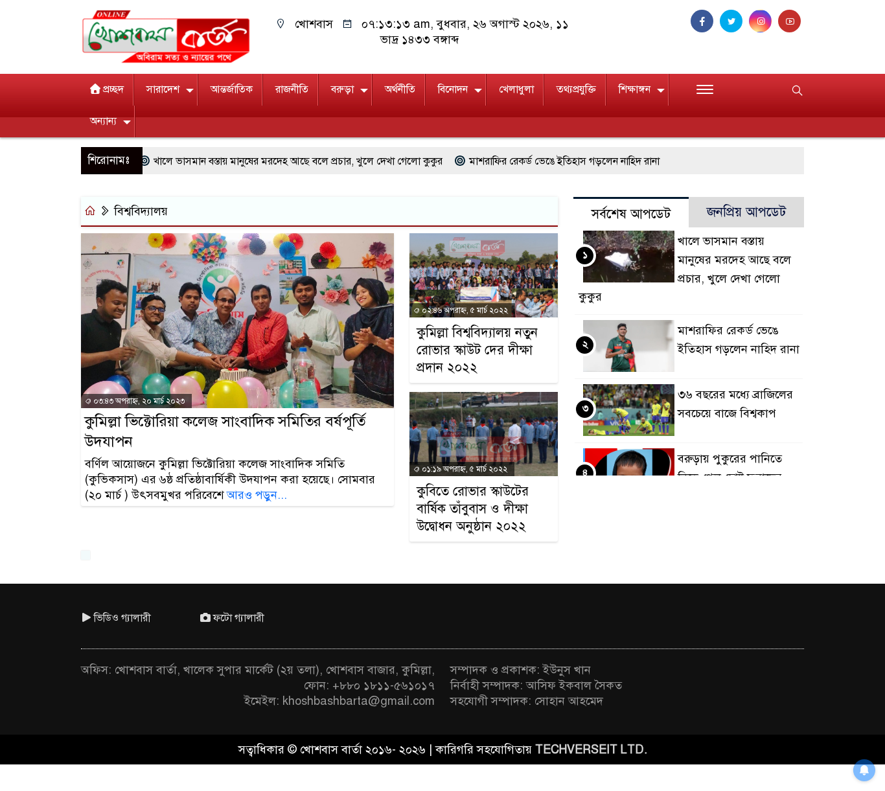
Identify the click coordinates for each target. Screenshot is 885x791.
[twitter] (734, 21)
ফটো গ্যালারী (238, 618)
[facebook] (705, 21)
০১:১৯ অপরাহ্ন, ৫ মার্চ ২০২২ (463, 469)
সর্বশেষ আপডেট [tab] (631, 214)
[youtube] (791, 21)
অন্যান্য (103, 121)
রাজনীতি (291, 89)
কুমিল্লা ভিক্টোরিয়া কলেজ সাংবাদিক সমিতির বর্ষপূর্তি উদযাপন (225, 431)
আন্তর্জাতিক (232, 89)
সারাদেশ (162, 89)
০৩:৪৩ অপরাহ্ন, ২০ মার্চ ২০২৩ (138, 401)
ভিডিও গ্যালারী (122, 618)
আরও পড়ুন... (257, 495)
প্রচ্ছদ (113, 89)
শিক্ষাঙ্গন (634, 89)
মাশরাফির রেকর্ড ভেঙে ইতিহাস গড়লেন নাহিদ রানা (535, 161)
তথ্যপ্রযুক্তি (576, 89)
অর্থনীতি (400, 89)
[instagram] (763, 21)
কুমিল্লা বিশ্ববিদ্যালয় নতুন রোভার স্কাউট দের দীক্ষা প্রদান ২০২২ (477, 350)
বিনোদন (453, 89)
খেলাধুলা (516, 89)
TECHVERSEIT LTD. (591, 749)
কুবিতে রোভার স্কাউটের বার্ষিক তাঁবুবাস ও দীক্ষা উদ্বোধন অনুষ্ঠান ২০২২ (473, 508)
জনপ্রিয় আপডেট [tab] (746, 212)
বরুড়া (342, 89)
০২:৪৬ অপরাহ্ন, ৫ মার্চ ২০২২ (464, 310)
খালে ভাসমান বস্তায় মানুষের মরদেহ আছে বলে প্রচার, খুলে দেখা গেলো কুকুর (269, 161)
